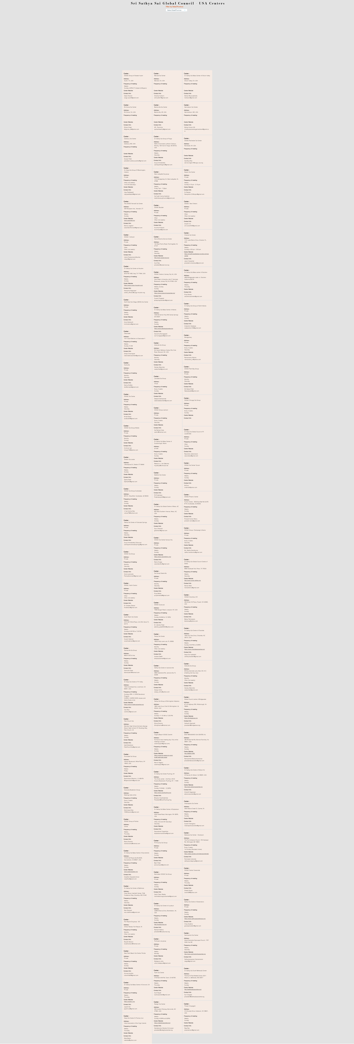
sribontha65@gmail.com (131, 975)
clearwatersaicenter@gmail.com (133, 355)
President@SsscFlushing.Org (162, 800)
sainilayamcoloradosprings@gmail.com (135, 544)
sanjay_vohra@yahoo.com (162, 692)
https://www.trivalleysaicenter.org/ (134, 704)
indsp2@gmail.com (129, 259)
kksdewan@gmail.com (130, 607)
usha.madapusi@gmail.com (162, 963)
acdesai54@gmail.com (130, 418)
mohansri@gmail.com (190, 98)
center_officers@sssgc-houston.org (134, 292)
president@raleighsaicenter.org (163, 1030)
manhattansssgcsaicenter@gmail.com (165, 896)
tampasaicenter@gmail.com (162, 658)
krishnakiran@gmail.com (131, 324)
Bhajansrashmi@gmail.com (132, 780)
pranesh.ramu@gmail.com (192, 521)
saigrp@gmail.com (189, 961)
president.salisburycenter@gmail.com (135, 161)
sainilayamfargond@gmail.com (163, 165)
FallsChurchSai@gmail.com (132, 747)
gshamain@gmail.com (160, 530)
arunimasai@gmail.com (161, 229)
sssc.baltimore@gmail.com (132, 912)
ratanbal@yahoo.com (130, 1040)
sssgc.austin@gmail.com (131, 98)
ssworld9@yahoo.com (190, 892)
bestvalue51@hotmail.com (131, 672)
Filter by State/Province (174, 7)
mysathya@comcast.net (161, 465)
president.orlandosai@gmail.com (194, 263)
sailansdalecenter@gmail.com (163, 400)
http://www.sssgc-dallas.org (192, 580)
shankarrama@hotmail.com (132, 843)
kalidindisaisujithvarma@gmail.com (164, 198)
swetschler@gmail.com (161, 369)
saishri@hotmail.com (160, 432)
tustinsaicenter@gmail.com (162, 995)
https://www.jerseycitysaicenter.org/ (164, 293)
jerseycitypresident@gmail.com (163, 300)
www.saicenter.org (129, 220)
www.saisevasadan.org (131, 871)
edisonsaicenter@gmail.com (192, 794)
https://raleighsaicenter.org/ (162, 1023)
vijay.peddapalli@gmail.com (132, 194)
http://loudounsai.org (160, 924)
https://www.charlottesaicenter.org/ (194, 649)
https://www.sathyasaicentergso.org (194, 918)
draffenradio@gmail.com (131, 387)
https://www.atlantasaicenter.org (163, 328)
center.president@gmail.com (192, 656)
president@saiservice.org (161, 265)
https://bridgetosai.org (191, 718)
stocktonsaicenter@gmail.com (193, 296)
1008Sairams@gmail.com (131, 812)
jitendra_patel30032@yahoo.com (163, 627)
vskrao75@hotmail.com (131, 513)
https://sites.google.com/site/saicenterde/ (196, 854)
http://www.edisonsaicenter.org (193, 787)
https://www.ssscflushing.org (162, 792)
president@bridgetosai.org (192, 725)
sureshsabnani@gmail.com (132, 641)
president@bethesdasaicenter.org (194, 996)
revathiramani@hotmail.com (132, 944)
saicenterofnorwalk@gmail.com (133, 227)
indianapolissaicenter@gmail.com (194, 825)
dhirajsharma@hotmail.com (162, 725)
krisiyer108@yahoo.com (131, 450)
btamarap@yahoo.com (191, 621)
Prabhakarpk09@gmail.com (162, 497)
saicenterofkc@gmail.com (161, 564)
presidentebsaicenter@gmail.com (194, 760)
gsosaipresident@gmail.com (192, 926)
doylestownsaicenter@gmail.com (163, 833)
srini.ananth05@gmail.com (192, 226)
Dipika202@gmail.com (130, 481)
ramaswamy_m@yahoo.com (192, 359)
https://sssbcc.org (129, 1001)
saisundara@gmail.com (191, 456)
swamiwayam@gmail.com (161, 743)
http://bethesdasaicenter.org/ (192, 989)
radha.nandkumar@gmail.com (193, 552)
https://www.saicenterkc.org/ (162, 557)
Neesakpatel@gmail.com (191, 391)
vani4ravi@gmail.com (130, 712)
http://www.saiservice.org (161, 258)
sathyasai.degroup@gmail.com (193, 861)
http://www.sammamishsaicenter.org (195, 954)
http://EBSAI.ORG (189, 753)
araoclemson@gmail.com (191, 1030)
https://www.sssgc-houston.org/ (133, 285)
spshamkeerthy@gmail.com (162, 129)
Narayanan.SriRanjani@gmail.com (194, 194)
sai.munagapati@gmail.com (162, 336)
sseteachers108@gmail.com (192, 328)
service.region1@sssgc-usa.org (193, 163)
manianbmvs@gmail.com (191, 587)
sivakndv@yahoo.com (190, 487)
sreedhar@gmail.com (130, 879)
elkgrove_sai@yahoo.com (131, 129)
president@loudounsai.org (162, 931)
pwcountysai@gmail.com (161, 865)
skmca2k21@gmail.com (161, 98)
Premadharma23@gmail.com (132, 576)
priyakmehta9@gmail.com (161, 595)
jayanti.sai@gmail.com (130, 1009)
